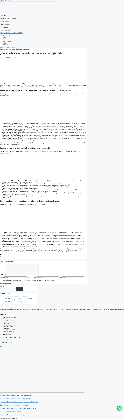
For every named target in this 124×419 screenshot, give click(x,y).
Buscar (2, 286)
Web (61, 277)
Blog (4, 37)
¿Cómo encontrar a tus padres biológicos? (12, 258)
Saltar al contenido (5, 0)
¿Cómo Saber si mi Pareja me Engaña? (13, 301)
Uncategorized (11, 255)
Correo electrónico (32, 277)
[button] (119, 408)
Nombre (2, 277)
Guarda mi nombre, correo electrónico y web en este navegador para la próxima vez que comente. (28, 280)
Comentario (3, 274)
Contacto (5, 39)
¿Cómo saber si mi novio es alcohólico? (13, 303)
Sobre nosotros (7, 35)
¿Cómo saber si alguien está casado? (11, 256)
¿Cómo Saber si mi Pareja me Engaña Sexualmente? (17, 299)
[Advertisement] (43, 70)
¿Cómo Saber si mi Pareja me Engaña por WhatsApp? (17, 298)
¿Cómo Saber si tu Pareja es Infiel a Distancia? (15, 296)
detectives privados (31, 309)
